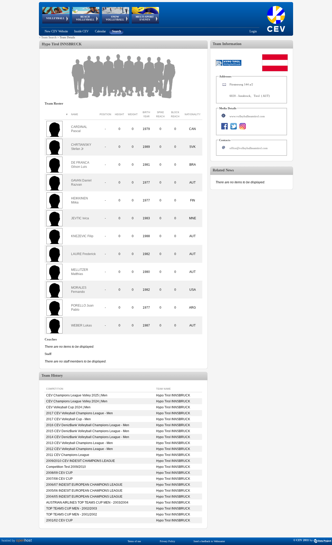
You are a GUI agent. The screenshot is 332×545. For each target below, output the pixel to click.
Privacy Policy (167, 541)
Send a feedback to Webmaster (209, 541)
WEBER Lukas (81, 325)
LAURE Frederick (83, 254)
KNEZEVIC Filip (82, 236)
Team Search (49, 37)
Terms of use (134, 541)
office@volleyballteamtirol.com (249, 148)
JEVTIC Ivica (80, 218)
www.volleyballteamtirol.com (247, 116)
